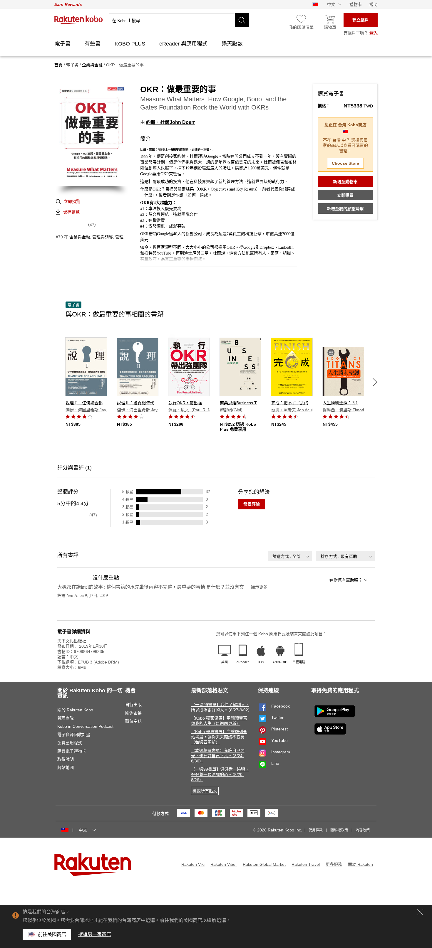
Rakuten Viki (193, 864)
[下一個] (375, 382)
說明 (373, 4)
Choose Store (345, 163)
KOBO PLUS (131, 44)
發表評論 (251, 504)
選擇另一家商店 (94, 934)
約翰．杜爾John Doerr (170, 122)
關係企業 (133, 712)
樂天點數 (233, 44)
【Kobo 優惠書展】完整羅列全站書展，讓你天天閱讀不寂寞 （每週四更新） (219, 737)
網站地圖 (65, 767)
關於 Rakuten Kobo (75, 710)
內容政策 (363, 830)
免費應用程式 (69, 742)
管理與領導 (102, 237)
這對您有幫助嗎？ (345, 580)
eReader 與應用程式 (184, 44)
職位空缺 (133, 721)
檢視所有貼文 (204, 791)
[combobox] (290, 556)
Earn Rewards (68, 4)
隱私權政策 (339, 830)
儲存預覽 (71, 212)
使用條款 (316, 830)
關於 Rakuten (360, 864)
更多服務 (334, 864)
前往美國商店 (52, 934)
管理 (119, 237)
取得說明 (65, 759)
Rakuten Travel (306, 864)
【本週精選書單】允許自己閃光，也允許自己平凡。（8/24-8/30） (218, 755)
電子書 (63, 44)
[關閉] (420, 912)
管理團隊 (65, 718)
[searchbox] (179, 20)
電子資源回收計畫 (73, 734)
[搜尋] (242, 20)
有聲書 (93, 44)
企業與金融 (79, 237)
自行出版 (133, 704)
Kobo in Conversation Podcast (85, 726)
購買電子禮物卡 (71, 751)
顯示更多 (256, 587)
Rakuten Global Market (264, 864)
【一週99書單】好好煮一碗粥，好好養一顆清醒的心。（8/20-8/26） (220, 774)
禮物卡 (355, 4)
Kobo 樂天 (78, 19)
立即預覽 (72, 201)
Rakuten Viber (223, 864)
